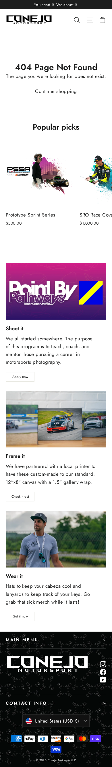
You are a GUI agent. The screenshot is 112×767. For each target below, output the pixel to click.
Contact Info (26, 703)
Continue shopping (56, 91)
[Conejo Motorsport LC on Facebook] (103, 671)
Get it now (20, 616)
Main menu (22, 640)
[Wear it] (56, 539)
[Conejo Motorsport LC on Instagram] (103, 664)
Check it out (20, 496)
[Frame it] (56, 419)
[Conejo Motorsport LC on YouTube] (103, 679)
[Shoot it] (56, 291)
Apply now (20, 376)
